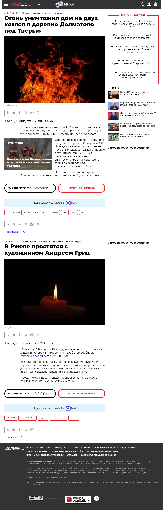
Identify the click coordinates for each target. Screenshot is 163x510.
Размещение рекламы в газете (102, 451)
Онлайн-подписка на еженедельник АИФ (114, 448)
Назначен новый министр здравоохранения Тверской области (133, 62)
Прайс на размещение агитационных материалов (52, 455)
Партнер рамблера (53, 498)
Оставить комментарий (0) (81, 188)
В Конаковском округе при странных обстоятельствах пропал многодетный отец (133, 75)
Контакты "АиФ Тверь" (37, 451)
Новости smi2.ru (15, 231)
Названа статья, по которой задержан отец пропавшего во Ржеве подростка (133, 49)
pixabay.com (10, 105)
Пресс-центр (60, 448)
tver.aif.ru (26, 133)
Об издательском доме (38, 448)
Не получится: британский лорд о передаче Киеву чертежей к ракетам (138, 125)
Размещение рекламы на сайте (67, 451)
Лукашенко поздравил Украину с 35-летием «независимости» (138, 114)
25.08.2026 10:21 (11, 241)
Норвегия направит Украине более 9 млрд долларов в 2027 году (138, 104)
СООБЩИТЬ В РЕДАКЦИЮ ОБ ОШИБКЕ (98, 455)
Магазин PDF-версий (80, 448)
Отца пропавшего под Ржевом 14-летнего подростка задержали (133, 36)
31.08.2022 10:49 (12, 13)
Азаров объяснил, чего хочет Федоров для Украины (134, 135)
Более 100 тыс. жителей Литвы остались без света (135, 93)
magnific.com (11, 327)
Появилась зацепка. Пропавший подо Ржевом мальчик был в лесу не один (133, 24)
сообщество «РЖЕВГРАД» (52, 356)
